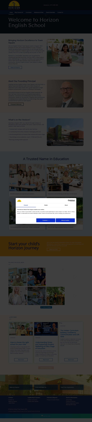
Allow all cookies (65, 220)
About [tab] (66, 205)
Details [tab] (46, 205)
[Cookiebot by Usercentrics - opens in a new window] (69, 201)
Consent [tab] (26, 205)
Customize (45, 220)
